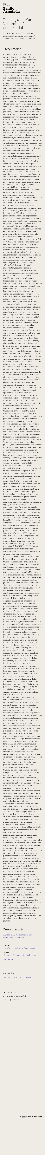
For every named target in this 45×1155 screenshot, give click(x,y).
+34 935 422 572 (12, 992)
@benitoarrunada (16, 1000)
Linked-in (17, 978)
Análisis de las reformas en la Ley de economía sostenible (18, 936)
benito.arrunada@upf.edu (18, 996)
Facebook (28, 978)
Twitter (6, 978)
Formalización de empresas (23, 948)
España (7, 948)
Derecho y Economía (13, 955)
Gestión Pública (29, 955)
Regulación (8, 959)
